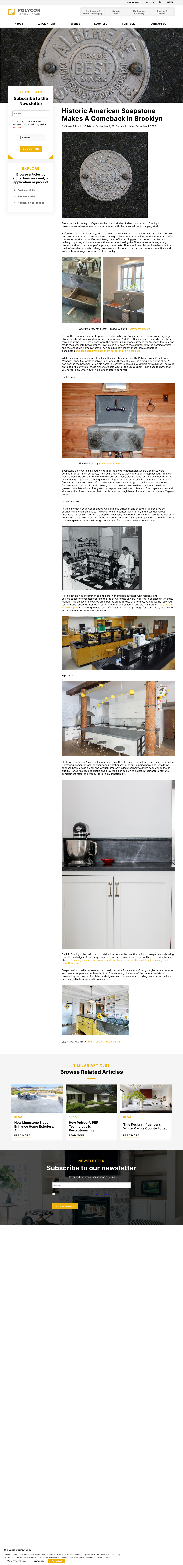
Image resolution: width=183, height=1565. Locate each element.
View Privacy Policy (16, 1561)
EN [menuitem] (172, 2)
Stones (75, 23)
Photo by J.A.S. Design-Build (104, 1041)
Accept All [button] (57, 1561)
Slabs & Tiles (116, 12)
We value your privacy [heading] (18, 1550)
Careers (150, 2)
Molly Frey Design (140, 328)
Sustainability (134, 2)
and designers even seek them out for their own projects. (108, 350)
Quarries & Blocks (162, 12)
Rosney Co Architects (112, 463)
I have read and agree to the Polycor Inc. (29, 124)
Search (161, 2)
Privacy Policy (38, 124)
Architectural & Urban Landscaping (92, 12)
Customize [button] (39, 1561)
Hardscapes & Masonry (139, 12)
